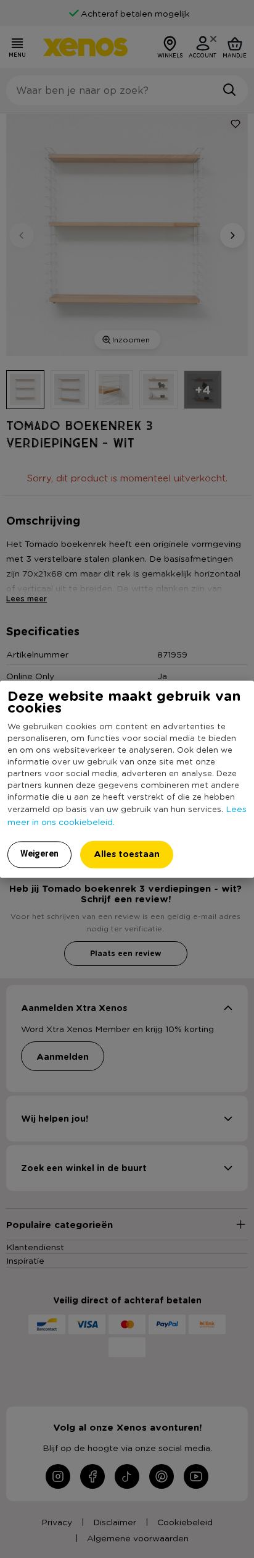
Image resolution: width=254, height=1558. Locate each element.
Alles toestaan (127, 854)
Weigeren (39, 853)
